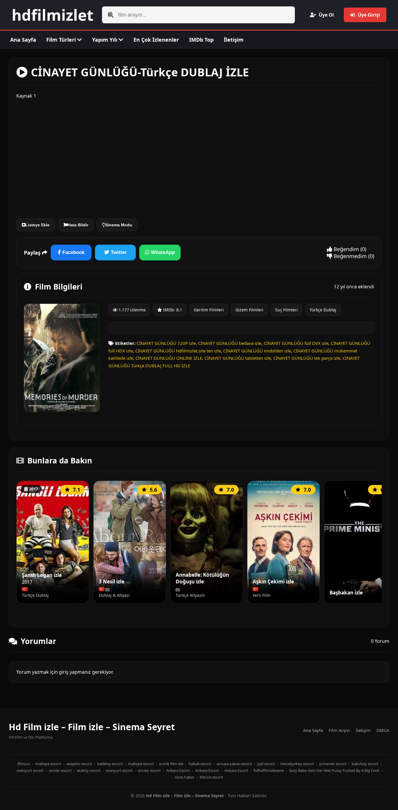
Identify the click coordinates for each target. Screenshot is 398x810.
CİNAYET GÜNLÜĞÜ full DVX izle (296, 343)
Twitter (118, 252)
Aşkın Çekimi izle (273, 581)
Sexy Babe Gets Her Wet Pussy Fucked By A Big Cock (334, 770)
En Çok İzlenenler (156, 39)
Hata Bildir (78, 225)
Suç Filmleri (286, 310)
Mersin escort (211, 777)
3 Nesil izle (111, 581)
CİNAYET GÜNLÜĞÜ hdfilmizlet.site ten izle (178, 351)
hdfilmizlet (53, 14)
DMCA (382, 730)
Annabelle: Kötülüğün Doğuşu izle (202, 578)
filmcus (23, 763)
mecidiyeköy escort (297, 763)
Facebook (72, 252)
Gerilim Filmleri (209, 310)
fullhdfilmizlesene (268, 770)
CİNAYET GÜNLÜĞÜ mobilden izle (257, 351)
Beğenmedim (349, 256)
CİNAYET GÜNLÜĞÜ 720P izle (166, 343)
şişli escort (266, 763)
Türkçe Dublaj (322, 310)
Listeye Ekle (37, 225)
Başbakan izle (346, 593)
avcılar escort (60, 770)
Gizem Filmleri (249, 310)
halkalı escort (200, 763)
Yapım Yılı (105, 39)
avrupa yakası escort (234, 763)
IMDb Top (201, 39)
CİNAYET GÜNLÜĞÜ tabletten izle (238, 358)
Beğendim (345, 249)
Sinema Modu (118, 225)
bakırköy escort (365, 763)
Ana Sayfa (23, 39)
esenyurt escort (30, 770)
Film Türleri (61, 39)
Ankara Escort (178, 770)
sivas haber (184, 777)
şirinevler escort (332, 763)
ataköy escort (89, 770)
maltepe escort (48, 763)
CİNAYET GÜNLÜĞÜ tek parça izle (306, 358)
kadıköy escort (110, 763)
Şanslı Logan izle (42, 575)
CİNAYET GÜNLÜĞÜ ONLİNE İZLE (168, 358)
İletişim (234, 39)
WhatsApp (162, 252)
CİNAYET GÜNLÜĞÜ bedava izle (229, 343)
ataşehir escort (79, 763)
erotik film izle (171, 763)
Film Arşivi (339, 730)
